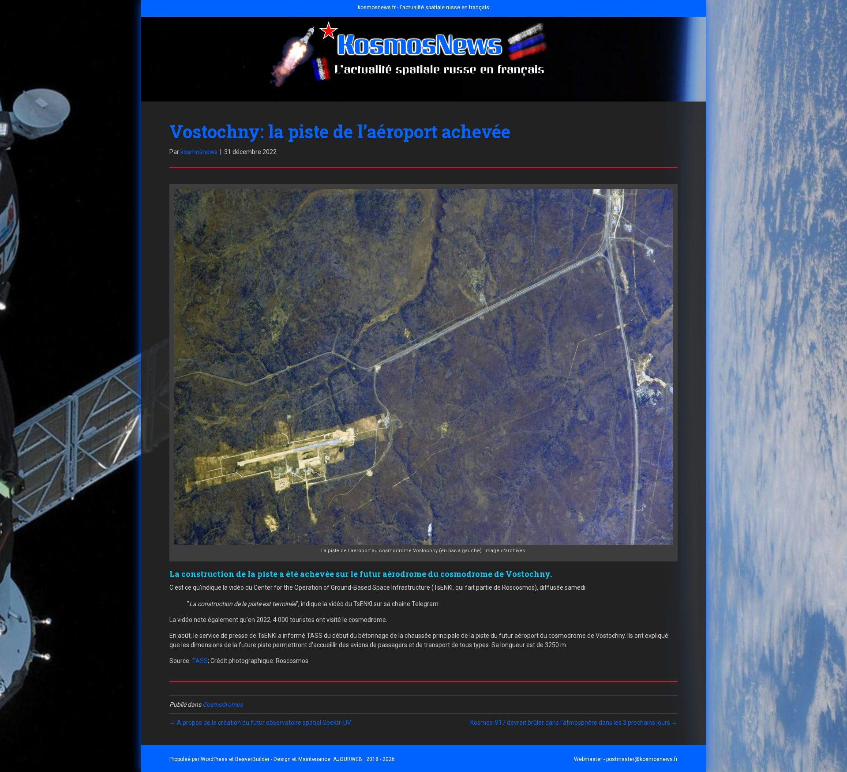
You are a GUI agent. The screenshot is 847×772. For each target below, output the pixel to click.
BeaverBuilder (252, 759)
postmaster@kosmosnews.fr (642, 759)
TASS (200, 660)
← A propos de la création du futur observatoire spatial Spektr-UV (260, 722)
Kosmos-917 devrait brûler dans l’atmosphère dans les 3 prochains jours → (574, 722)
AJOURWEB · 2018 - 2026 (364, 759)
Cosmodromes (222, 704)
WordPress (214, 759)
